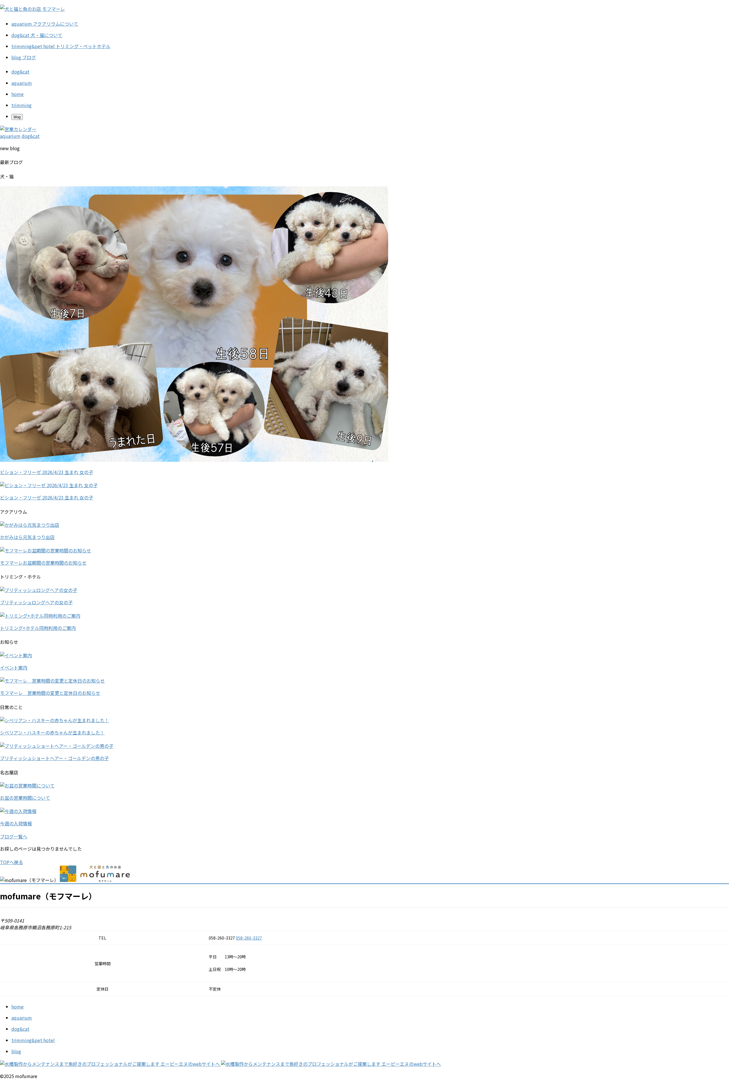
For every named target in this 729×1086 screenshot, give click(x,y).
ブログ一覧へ (13, 836)
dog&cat (20, 1028)
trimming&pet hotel (33, 1040)
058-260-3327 (249, 938)
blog (16, 1051)
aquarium (21, 1017)
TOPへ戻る (11, 862)
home (17, 1006)
